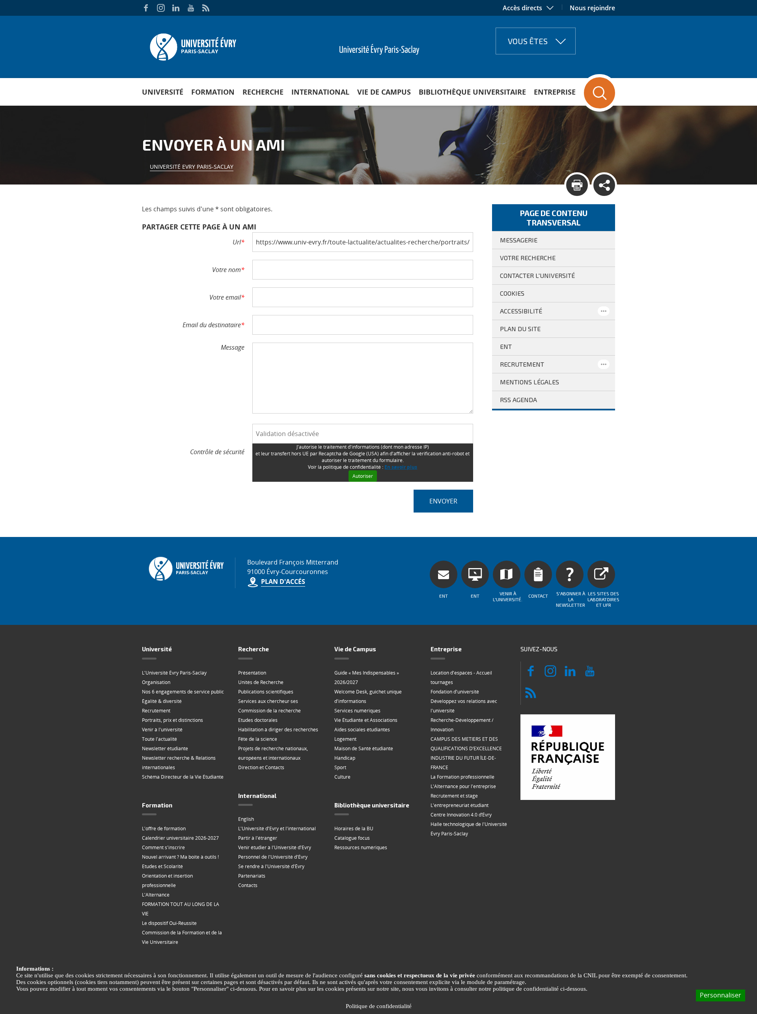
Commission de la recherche (269, 710)
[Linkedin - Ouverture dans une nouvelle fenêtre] (176, 8)
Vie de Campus (384, 92)
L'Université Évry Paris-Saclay (174, 672)
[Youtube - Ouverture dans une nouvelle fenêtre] (191, 8)
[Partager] (604, 185)
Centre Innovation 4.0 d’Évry (461, 814)
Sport (340, 767)
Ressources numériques (360, 847)
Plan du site (520, 328)
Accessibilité (521, 311)
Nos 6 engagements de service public (183, 691)
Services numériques (357, 710)
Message (232, 347)
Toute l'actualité (159, 739)
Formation (213, 92)
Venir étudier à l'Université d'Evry (274, 847)
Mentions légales (529, 382)
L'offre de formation (164, 828)
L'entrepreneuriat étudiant (460, 805)
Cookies (512, 293)
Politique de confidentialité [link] (379, 1006)
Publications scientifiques (265, 691)
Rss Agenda (518, 399)
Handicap (344, 758)
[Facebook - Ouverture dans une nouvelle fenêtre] (146, 8)
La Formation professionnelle (462, 777)
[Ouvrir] (604, 311)
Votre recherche (528, 257)
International (320, 92)
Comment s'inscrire (163, 847)
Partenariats (251, 875)
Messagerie (518, 240)
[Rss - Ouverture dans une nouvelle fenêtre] (206, 8)
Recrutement (522, 364)
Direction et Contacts (261, 767)
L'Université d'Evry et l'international (277, 828)
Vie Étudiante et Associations (365, 720)
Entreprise (555, 92)
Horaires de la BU (353, 828)
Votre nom (228, 269)
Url (238, 242)
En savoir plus (400, 467)
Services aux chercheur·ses (268, 701)
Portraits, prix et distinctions (172, 720)
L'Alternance (156, 894)
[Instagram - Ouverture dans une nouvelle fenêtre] (161, 8)
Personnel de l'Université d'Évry (273, 857)
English (246, 819)
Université (162, 92)
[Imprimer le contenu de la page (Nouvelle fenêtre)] (577, 185)
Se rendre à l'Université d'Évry (271, 866)
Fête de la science (257, 739)
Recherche (262, 92)
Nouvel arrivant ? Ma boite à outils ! (180, 857)
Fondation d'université (455, 691)
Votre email (226, 297)
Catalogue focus (352, 838)
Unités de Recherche (260, 682)
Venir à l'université (162, 729)
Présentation (252, 672)
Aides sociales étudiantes (362, 729)
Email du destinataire (213, 325)
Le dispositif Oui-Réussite (169, 923)
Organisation (156, 682)
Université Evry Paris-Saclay (191, 166)
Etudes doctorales (258, 720)
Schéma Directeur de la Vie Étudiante (183, 777)
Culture (342, 777)
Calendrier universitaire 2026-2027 (180, 838)
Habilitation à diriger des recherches (278, 729)
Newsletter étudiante (165, 748)
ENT (506, 346)
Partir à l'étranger (257, 838)
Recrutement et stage (454, 795)
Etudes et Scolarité (162, 866)
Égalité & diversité (162, 701)
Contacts (247, 885)
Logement (345, 739)
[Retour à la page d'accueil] (192, 44)
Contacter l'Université (537, 275)
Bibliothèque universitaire (472, 92)
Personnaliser (720, 995)
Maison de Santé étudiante (363, 748)
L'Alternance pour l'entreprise (463, 786)
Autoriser (362, 476)
